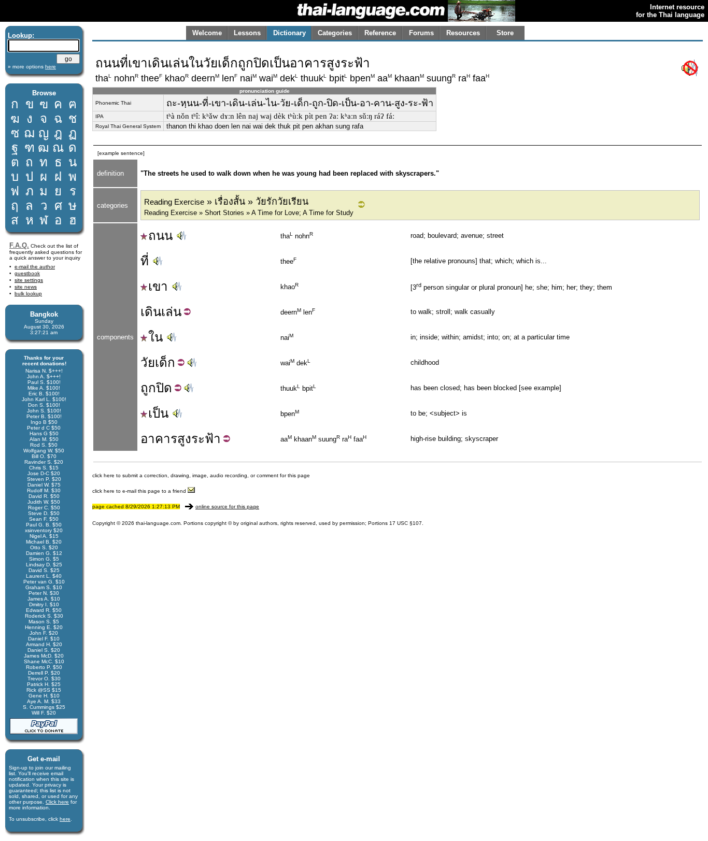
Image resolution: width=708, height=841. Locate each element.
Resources (463, 33)
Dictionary (289, 33)
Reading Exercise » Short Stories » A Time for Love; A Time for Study (248, 213)
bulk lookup (28, 293)
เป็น (158, 413)
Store (505, 33)
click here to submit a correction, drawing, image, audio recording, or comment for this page (201, 475)
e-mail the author (35, 266)
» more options (32, 66)
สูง (184, 439)
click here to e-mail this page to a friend (140, 491)
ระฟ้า (206, 439)
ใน (155, 337)
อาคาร (158, 439)
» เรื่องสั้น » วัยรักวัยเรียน (226, 201)
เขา (158, 286)
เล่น (171, 312)
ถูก (148, 388)
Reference (380, 33)
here (65, 819)
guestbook (27, 273)
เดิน (150, 312)
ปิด (164, 388)
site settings (29, 280)
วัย (147, 362)
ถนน (160, 236)
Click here (57, 802)
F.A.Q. (19, 245)
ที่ (144, 261)
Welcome (207, 33)
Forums (421, 33)
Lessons (247, 33)
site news (26, 287)
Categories (335, 33)
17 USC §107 (405, 523)
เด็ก (165, 362)
